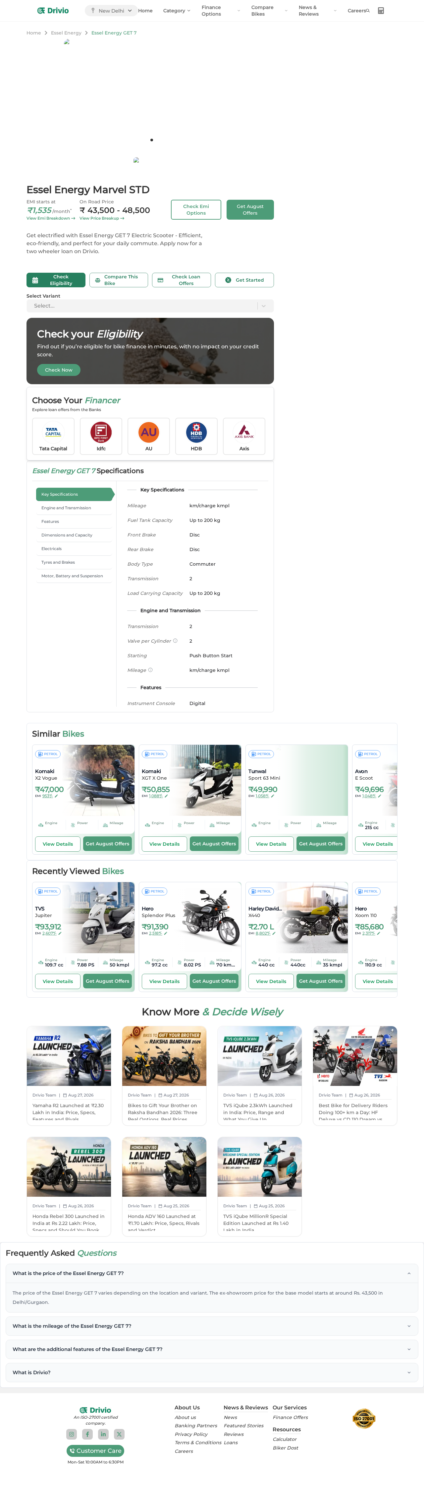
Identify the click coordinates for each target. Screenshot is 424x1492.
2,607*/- (49, 933)
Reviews (233, 1434)
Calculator (284, 1439)
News (230, 1417)
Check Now (59, 370)
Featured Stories (243, 1426)
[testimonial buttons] (151, 140)
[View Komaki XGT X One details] (200, 780)
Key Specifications (59, 494)
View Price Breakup (99, 218)
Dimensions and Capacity (66, 535)
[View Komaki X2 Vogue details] (93, 780)
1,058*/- (262, 795)
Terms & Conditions (198, 1443)
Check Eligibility (61, 280)
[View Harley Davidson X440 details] (307, 917)
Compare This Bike (121, 280)
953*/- (47, 795)
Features (50, 521)
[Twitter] (119, 1434)
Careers (357, 11)
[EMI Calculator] (381, 11)
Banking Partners (196, 1426)
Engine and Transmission (66, 507)
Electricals (51, 548)
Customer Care (99, 1451)
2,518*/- (155, 933)
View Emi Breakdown (48, 218)
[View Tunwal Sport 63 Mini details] (307, 780)
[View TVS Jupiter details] (93, 917)
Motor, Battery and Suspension (72, 575)
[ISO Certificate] (364, 1419)
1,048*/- (369, 795)
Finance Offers (290, 1417)
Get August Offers (250, 209)
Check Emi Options (196, 209)
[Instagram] (71, 1434)
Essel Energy (66, 33)
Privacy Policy (191, 1434)
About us (185, 1417)
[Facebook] (87, 1434)
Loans (231, 1443)
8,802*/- (263, 933)
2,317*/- (368, 933)
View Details (58, 844)
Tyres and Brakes (58, 562)
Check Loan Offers (186, 280)
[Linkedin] (103, 1434)
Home (145, 11)
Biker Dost (285, 1448)
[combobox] (34, 306)
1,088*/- (156, 795)
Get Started (250, 280)
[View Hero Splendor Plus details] (200, 917)
